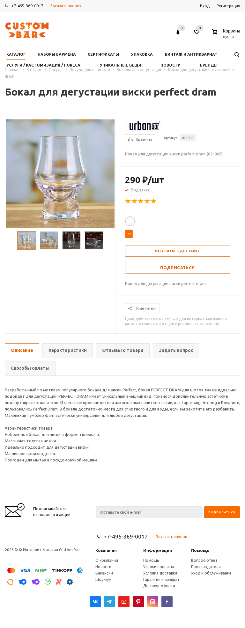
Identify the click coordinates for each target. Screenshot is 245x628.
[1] (128, 201)
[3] (141, 201)
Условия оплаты (158, 567)
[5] (154, 201)
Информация (157, 550)
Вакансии (104, 573)
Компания (106, 550)
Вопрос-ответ (204, 560)
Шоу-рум (103, 579)
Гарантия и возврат (161, 579)
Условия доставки (160, 573)
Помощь (200, 550)
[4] (147, 201)
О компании (106, 560)
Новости (103, 567)
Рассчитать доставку (177, 251)
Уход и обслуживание (211, 573)
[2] (134, 201)
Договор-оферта (159, 586)
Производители (206, 567)
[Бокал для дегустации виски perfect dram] (60, 173)
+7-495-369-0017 (27, 6)
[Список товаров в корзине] (227, 35)
